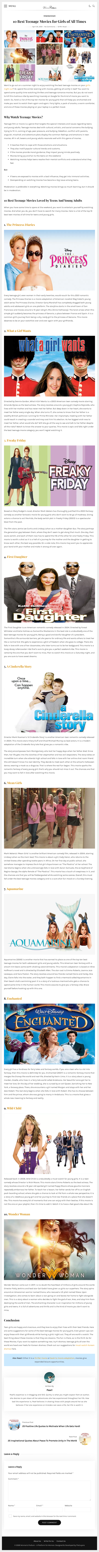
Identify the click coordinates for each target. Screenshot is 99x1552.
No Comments (49, 27)
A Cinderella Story (19, 666)
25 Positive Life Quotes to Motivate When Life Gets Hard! (51, 1426)
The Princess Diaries (20, 225)
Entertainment (49, 16)
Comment (13, 1479)
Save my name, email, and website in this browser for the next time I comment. (44, 1516)
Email (39, 1505)
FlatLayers (80, 1545)
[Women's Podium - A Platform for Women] (49, 11)
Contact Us (61, 1541)
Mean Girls (14, 783)
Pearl (49, 1390)
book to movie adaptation (62, 1358)
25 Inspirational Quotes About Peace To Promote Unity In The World (42, 1440)
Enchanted (14, 998)
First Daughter (17, 557)
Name (11, 1505)
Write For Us (49, 1541)
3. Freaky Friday (15, 440)
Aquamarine (14, 889)
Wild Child (14, 1108)
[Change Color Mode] (89, 6)
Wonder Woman (19, 1214)
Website (68, 1505)
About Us (37, 1541)
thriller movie (41, 1358)
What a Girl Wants (19, 331)
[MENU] (5, 6)
